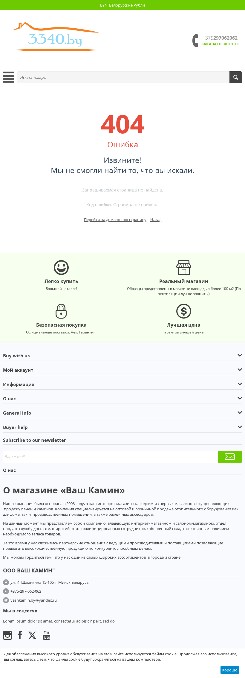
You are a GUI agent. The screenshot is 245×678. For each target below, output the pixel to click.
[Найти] (235, 77)
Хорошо (230, 670)
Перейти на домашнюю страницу (115, 219)
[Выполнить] (230, 457)
